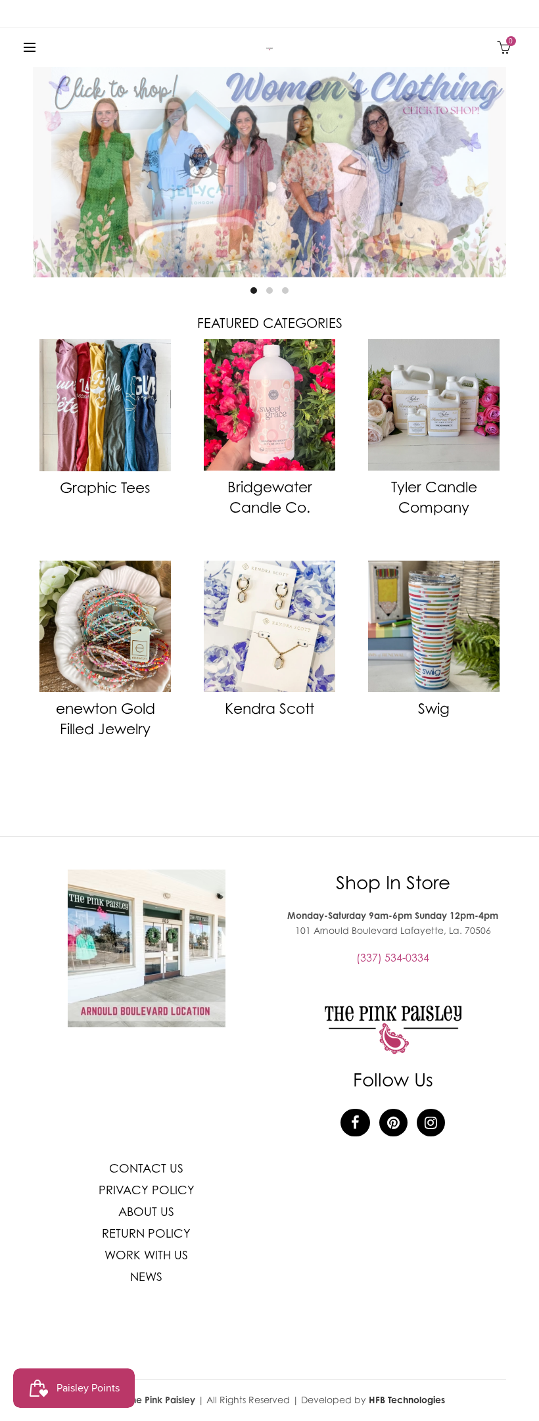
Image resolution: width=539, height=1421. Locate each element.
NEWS (146, 1277)
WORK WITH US (146, 1255)
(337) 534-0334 (392, 957)
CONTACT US (146, 1168)
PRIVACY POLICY (147, 1190)
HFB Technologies (407, 1399)
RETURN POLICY (146, 1233)
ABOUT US (146, 1212)
